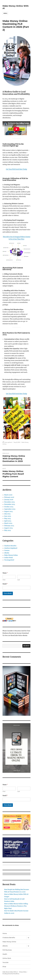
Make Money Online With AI (10, 972)
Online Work (8, 557)
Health (5, 954)
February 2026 (9, 497)
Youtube (5, 962)
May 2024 (7, 530)
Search (26, 646)
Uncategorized (9, 560)
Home (5, 933)
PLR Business (7, 950)
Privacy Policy (22, 972)
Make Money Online (11, 555)
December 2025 (9, 502)
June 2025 (7, 516)
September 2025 (9, 509)
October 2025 (8, 507)
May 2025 (7, 518)
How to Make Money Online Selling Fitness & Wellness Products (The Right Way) (16, 906)
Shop (4, 966)
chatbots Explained (10, 548)
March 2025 (8, 523)
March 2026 (8, 495)
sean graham (8, 442)
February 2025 (9, 525)
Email (5, 584)
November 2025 (9, 504)
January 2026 (8, 499)
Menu (5, 13)
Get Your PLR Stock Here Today (16, 169)
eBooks (6, 553)
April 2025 (7, 521)
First (4, 580)
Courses (6, 550)
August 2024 (8, 528)
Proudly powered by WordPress (11, 973)
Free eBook (8, 593)
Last (18, 580)
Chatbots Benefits (10, 546)
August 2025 (8, 511)
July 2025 (7, 514)
